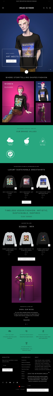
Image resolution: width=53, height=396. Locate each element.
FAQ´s (23, 373)
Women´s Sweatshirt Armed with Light (43, 249)
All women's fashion (26, 259)
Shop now (11, 62)
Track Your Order (25, 369)
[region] (26, 42)
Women (23, 226)
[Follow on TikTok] (13, 382)
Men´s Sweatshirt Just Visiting (26, 193)
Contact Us (24, 360)
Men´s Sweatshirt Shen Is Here (10, 193)
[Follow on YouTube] (10, 382)
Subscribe (7, 369)
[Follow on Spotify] (17, 382)
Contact (23, 378)
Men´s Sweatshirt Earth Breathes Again (43, 193)
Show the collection (8, 87)
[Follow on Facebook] (3, 382)
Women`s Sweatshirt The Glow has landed (26, 249)
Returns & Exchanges (26, 364)
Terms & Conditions (26, 367)
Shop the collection (42, 86)
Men (32, 226)
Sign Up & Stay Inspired (37, 390)
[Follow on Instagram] (6, 382)
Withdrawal (24, 376)
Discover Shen (26, 320)
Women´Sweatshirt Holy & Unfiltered (9, 249)
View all (26, 202)
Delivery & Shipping (26, 362)
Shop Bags (40, 107)
